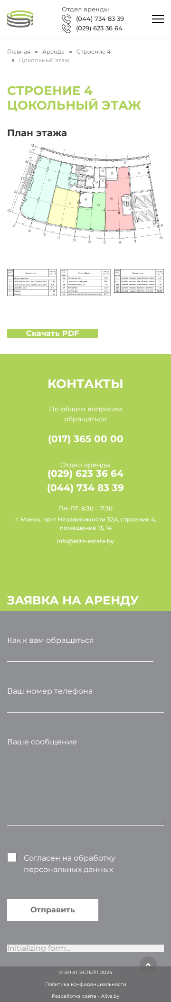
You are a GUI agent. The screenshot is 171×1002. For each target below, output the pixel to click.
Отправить (52, 909)
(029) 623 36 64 (99, 28)
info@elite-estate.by (85, 541)
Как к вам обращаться (50, 640)
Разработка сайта (74, 996)
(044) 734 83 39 (100, 18)
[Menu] (158, 19)
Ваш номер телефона (50, 691)
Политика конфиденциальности (85, 984)
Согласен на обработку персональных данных (69, 864)
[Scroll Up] (148, 965)
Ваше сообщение (42, 741)
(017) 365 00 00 (86, 439)
